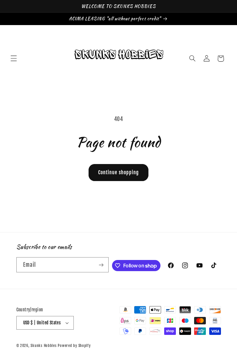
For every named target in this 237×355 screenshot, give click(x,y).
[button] (13, 58)
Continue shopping (118, 172)
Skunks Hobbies (44, 345)
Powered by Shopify (74, 345)
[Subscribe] (101, 264)
